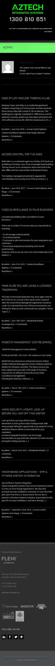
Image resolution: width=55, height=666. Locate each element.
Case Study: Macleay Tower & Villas (26, 98)
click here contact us (11, 592)
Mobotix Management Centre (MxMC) (26, 342)
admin (7, 129)
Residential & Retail (35, 320)
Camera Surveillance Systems (14, 132)
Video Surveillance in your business (27, 209)
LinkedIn (28, 81)
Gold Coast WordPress (26, 660)
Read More (6, 140)
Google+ (33, 81)
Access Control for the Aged (22, 154)
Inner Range (32, 132)
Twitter (23, 81)
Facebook (18, 81)
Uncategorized (8, 324)
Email (39, 81)
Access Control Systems (36, 129)
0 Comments (16, 136)
